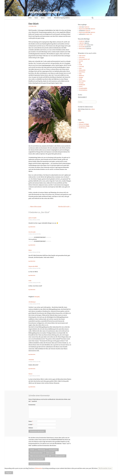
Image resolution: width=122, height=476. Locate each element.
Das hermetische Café (84, 59)
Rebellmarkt (82, 84)
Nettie (80, 27)
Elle (80, 63)
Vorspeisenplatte (83, 88)
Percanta (81, 82)
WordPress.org (82, 127)
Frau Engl (81, 66)
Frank (80, 64)
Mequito (81, 77)
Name (31, 421)
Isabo (80, 73)
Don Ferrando (32, 232)
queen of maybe (32, 217)
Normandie (82, 46)
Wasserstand (82, 48)
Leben (29, 17)
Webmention (38, 468)
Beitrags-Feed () (84, 124)
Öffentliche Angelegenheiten (62, 17)
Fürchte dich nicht (64, 206)
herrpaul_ (37, 296)
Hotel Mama (82, 72)
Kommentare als (84, 126)
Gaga (80, 68)
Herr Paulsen (82, 81)
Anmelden (81, 122)
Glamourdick (82, 70)
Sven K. (81, 86)
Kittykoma (81, 75)
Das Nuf (81, 61)
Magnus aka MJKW (33, 266)
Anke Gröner (82, 55)
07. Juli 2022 (86, 27)
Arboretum (81, 57)
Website (31, 428)
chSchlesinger (32, 302)
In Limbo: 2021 (88, 34)
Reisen (42, 17)
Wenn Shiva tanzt (35, 206)
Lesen (49, 17)
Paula (30, 280)
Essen (36, 17)
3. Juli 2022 (92, 28)
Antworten (32, 226)
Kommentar (32, 404)
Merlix (80, 79)
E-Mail (31, 424)
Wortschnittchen (83, 90)
